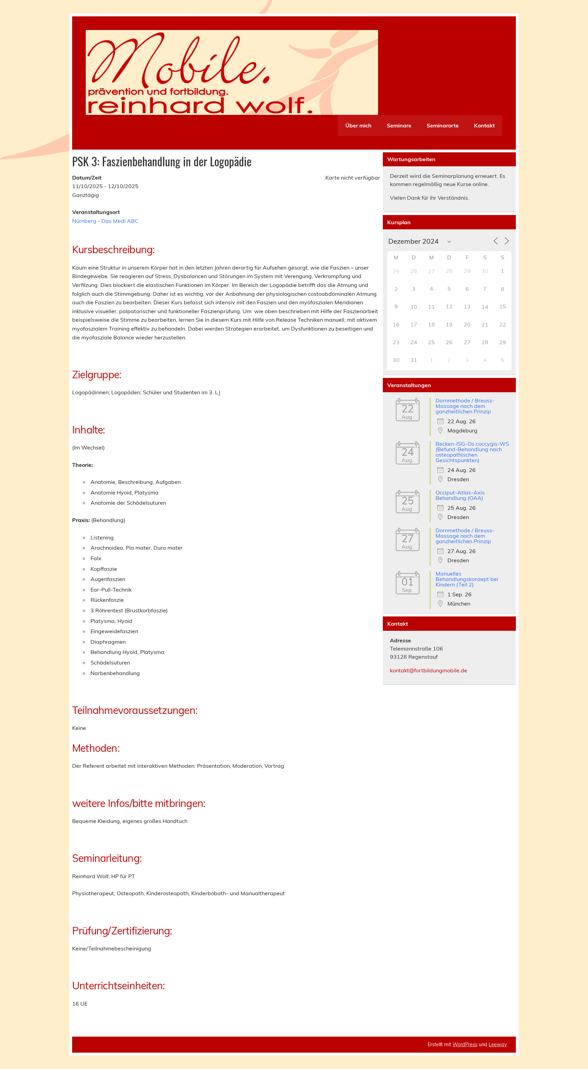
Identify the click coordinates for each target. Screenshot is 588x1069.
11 (431, 306)
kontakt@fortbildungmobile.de (428, 670)
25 (396, 271)
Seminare (399, 125)
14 (484, 306)
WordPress (465, 1044)
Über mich (358, 125)
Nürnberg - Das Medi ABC (105, 220)
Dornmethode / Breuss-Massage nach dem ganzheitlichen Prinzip (465, 406)
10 (413, 306)
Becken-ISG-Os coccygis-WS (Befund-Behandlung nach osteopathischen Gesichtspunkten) (472, 451)
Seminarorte (443, 125)
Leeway (498, 1044)
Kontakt (484, 125)
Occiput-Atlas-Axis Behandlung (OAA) (460, 495)
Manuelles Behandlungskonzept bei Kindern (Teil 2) (467, 579)
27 (431, 271)
